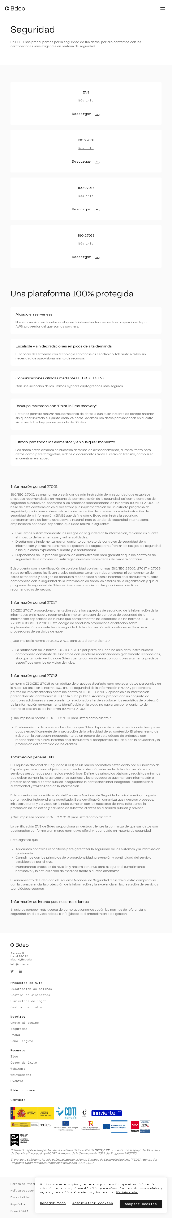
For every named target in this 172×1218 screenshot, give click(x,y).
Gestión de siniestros (30, 995)
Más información (127, 1192)
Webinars (18, 1068)
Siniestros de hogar (28, 1001)
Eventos (17, 1081)
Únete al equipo (24, 1022)
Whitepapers (20, 1074)
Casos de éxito (23, 1062)
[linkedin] (20, 971)
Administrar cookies (92, 1202)
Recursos (18, 1050)
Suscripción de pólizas (31, 989)
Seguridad (18, 1028)
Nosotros (18, 1016)
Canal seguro (21, 1041)
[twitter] (12, 971)
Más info (86, 100)
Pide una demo (22, 1090)
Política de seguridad (25, 1190)
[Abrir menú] (162, 8)
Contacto (18, 1099)
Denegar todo (53, 1202)
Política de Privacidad (25, 1183)
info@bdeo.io (19, 964)
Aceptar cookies (141, 1203)
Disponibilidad (20, 1197)
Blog (14, 1056)
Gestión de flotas (26, 1007)
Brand (15, 1035)
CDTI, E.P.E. (102, 1150)
